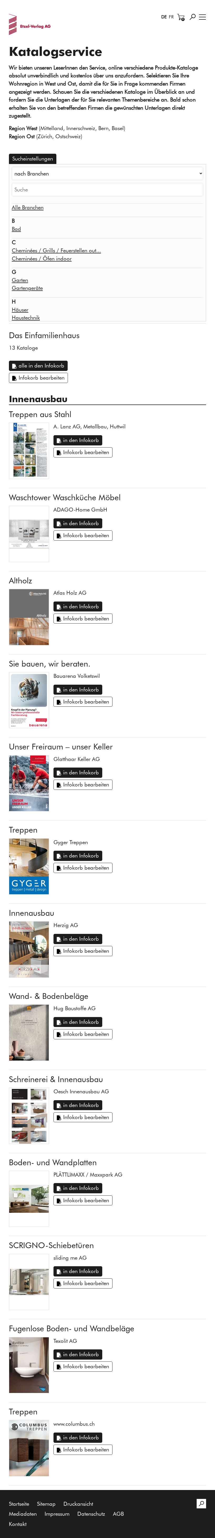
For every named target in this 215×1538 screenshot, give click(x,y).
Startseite (19, 1503)
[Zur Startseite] (31, 24)
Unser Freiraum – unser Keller (61, 746)
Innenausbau (31, 913)
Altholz (20, 580)
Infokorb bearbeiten (41, 377)
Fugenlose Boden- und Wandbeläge (71, 1328)
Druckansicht (78, 1503)
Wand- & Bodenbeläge (48, 996)
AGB (118, 1513)
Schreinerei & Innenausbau (56, 1079)
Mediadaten (23, 1513)
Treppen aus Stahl (40, 414)
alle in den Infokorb (41, 365)
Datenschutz (91, 1513)
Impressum (57, 1513)
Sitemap (46, 1503)
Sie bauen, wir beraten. (49, 663)
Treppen (23, 829)
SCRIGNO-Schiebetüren (51, 1245)
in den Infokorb (81, 440)
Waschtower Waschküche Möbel (65, 497)
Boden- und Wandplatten (53, 1162)
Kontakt (17, 1524)
